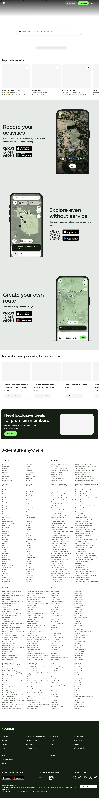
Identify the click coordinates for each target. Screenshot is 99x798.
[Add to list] (27, 67)
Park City (28, 486)
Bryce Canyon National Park (10, 92)
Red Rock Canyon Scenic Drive (36, 597)
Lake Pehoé (77, 643)
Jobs (51, 744)
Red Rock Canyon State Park (83, 476)
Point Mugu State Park (81, 521)
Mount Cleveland (79, 653)
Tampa (28, 573)
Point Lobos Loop (7, 702)
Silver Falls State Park (57, 561)
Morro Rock (77, 613)
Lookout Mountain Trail (33, 627)
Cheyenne (29, 488)
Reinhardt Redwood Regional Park (85, 506)
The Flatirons (54, 613)
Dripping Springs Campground (59, 685)
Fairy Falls (53, 631)
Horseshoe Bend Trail (8, 698)
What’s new (77, 740)
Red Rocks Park (55, 533)
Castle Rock (29, 492)
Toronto (28, 535)
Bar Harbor (5, 492)
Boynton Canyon (55, 655)
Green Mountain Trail (8, 689)
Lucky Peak (54, 653)
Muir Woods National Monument (60, 559)
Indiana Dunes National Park (59, 555)
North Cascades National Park (59, 516)
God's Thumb (78, 603)
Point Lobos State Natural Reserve (60, 504)
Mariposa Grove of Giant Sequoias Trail (38, 673)
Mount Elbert (78, 601)
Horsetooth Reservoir (57, 601)
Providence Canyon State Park (84, 490)
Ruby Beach (30, 675)
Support (76, 744)
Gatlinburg (5, 510)
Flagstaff (4, 543)
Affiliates (53, 756)
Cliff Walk (29, 685)
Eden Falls (77, 619)
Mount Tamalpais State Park (59, 494)
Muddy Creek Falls (79, 637)
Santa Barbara (30, 510)
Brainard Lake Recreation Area (84, 480)
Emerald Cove (55, 675)
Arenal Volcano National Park (83, 525)
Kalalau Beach (78, 667)
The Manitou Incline (8, 696)
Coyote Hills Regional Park (83, 517)
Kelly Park (78, 563)
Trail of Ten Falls (7, 605)
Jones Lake (77, 611)
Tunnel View (54, 609)
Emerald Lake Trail (7, 599)
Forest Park (78, 537)
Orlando (28, 482)
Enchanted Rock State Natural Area (61, 553)
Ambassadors (54, 752)
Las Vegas (5, 508)
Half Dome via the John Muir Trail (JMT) (13, 647)
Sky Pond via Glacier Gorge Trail (11, 613)
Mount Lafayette (55, 639)
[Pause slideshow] (34, 48)
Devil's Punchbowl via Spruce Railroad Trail (14, 681)
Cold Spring (5, 547)
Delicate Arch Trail (7, 617)
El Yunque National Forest (58, 502)
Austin (4, 496)
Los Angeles (5, 506)
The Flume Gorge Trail (33, 615)
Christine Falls (55, 669)
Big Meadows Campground (59, 667)
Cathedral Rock (55, 708)
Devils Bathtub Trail (32, 645)
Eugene (28, 559)
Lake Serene (54, 665)
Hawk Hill (53, 692)
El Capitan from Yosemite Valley (11, 667)
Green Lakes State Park (82, 496)
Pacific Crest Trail (32, 611)
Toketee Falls (54, 696)
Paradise (4, 470)
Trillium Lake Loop (7, 683)
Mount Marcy (78, 665)
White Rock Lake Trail (33, 629)
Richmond (29, 513)
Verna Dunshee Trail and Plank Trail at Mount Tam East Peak (19, 635)
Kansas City (29, 575)
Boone (28, 480)
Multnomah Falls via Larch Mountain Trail (14, 623)
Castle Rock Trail (7, 677)
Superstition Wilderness (57, 513)
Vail (27, 565)
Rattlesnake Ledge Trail (9, 603)
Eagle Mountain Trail (33, 635)
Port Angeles (6, 490)
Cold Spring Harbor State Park (84, 482)
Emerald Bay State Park (82, 492)
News (52, 748)
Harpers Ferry (6, 559)
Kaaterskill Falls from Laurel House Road (38, 639)
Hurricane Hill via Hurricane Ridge (36, 637)
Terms (13, 794)
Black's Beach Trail (32, 621)
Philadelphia (29, 527)
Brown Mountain (79, 593)
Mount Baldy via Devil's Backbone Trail (13, 695)
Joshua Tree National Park (58, 510)
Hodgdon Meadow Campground (83, 696)
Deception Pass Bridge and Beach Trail (38, 704)
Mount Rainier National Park (40, 92)
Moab (4, 482)
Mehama (4, 478)
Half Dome (54, 700)
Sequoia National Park (57, 529)
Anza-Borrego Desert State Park (60, 541)
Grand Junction (30, 547)
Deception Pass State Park (82, 474)
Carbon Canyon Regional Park (84, 531)
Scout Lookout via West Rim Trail (11, 609)
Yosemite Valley (6, 474)
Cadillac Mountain (56, 695)
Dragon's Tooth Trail (8, 663)
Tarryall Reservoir (79, 698)
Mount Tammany (55, 641)
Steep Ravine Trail (7, 651)
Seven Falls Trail (31, 665)
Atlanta (28, 468)
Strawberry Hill (78, 623)
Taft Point (53, 629)
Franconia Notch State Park (83, 573)
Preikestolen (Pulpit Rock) (34, 692)
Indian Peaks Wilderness (82, 579)
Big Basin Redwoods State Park (60, 571)
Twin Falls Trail (31, 619)
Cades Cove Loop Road (9, 706)
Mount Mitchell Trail (32, 607)
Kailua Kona (5, 539)
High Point (29, 545)
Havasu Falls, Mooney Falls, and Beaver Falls (14, 704)
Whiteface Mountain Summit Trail (11, 708)
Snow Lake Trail (6, 619)
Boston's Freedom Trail (33, 599)
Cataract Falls (78, 669)
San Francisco (6, 517)
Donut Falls (54, 698)
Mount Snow (54, 687)
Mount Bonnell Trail (32, 647)
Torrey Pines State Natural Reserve (60, 498)
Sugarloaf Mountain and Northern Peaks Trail (40, 679)
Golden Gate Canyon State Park (84, 478)
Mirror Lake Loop (7, 675)
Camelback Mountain (57, 681)
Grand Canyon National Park (59, 486)
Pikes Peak (54, 663)
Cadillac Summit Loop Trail (34, 689)
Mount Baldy (6, 553)
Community (78, 736)
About (52, 740)
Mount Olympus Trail (8, 645)
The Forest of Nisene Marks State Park (86, 557)
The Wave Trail (31, 609)
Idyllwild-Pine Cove (8, 531)
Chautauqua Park (80, 565)
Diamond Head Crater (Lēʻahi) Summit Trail (14, 692)
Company (54, 736)
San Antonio (5, 513)
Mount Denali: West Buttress (35, 593)
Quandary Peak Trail (8, 633)
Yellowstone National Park (82, 504)
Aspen (28, 512)
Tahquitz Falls (78, 609)
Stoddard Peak (78, 655)
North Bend (5, 476)
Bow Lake (77, 695)
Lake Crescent (55, 591)
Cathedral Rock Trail (8, 611)
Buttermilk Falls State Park (82, 502)
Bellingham (29, 581)
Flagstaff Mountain (79, 605)
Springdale (5, 466)
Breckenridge (6, 581)
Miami (28, 537)
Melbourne (29, 521)
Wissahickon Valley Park (82, 569)
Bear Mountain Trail (7, 659)
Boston (28, 504)
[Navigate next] (95, 80)
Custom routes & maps (36, 736)
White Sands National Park (58, 543)
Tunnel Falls (77, 621)
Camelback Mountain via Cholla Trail (37, 617)
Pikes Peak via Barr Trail (9, 685)
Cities (4, 748)
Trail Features (6, 763)
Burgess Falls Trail (32, 708)
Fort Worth (29, 553)
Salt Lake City (6, 525)
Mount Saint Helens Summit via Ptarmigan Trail (40, 591)
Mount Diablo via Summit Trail (35, 613)
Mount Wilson (55, 605)
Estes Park (5, 472)
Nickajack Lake (78, 691)
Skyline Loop (6, 597)
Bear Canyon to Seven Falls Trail (11, 627)
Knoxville (28, 525)
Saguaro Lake (55, 597)
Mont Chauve (78, 689)
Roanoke (28, 502)
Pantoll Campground (57, 645)
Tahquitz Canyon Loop (33, 649)
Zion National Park (56, 466)
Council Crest (54, 679)
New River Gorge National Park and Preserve (63, 531)
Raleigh (28, 494)
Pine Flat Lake (55, 619)
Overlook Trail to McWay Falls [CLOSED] (38, 681)
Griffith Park (54, 506)
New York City (6, 579)
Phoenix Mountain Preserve (83, 535)
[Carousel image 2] (45, 48)
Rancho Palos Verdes (8, 523)
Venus (76, 700)
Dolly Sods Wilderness (57, 567)
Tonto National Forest (81, 567)
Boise (27, 506)
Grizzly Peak (78, 633)
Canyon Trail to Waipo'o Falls (10, 637)
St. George (29, 478)
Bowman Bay (78, 645)
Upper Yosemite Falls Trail (9, 615)
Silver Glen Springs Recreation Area (85, 466)
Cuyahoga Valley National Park (59, 492)
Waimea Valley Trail (32, 641)
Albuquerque (30, 516)
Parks (3, 752)
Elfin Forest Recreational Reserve (84, 545)
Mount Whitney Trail (8, 691)
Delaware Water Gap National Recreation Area (64, 577)
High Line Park (31, 595)
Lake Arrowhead (31, 557)
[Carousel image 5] (64, 48)
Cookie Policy (21, 794)
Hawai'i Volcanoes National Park (60, 490)
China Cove (54, 625)
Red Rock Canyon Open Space (84, 559)
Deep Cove (77, 663)
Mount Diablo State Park (58, 508)
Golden (28, 466)
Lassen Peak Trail (32, 643)
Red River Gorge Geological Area (60, 535)
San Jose (4, 533)
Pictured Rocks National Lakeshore (85, 571)
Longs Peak (77, 607)
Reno (27, 531)
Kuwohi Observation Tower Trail (36, 657)
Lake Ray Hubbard (56, 603)
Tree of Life (54, 627)
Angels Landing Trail (8, 593)
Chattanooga (30, 464)
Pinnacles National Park (57, 525)
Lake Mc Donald (7, 480)
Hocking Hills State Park (58, 539)
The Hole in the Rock (57, 706)
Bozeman (29, 470)
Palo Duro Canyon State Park (59, 575)
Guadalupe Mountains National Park (85, 575)
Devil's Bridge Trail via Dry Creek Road (13, 595)
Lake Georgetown (56, 633)
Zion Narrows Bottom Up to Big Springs (13, 700)
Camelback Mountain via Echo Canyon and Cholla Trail (42, 603)
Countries (5, 740)
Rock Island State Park (81, 527)
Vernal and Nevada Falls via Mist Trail (12, 601)
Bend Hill (77, 708)
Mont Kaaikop (78, 704)
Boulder (4, 488)
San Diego (5, 498)
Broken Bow (5, 519)
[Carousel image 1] (39, 48)
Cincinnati (29, 551)
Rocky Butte (54, 704)
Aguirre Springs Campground (82, 631)
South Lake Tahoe (7, 521)
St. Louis (28, 567)
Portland (4, 561)
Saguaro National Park (57, 519)
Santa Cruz (5, 549)
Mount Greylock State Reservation (85, 470)
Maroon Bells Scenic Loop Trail (36, 625)
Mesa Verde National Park (58, 545)
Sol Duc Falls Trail (32, 663)
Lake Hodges (54, 621)
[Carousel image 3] (51, 48)
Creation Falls (78, 625)
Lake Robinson (55, 659)
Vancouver (5, 573)
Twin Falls (29, 484)
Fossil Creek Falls (32, 651)
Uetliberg (77, 639)
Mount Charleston (31, 517)
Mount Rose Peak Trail (33, 683)
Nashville (4, 569)
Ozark (4, 577)
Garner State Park (56, 557)
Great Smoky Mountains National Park (62, 482)
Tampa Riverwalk (32, 623)
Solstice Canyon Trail (8, 669)
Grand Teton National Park (58, 488)
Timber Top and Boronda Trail (11, 665)
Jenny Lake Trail (31, 700)
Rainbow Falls (78, 647)
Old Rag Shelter (79, 706)
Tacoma (28, 563)
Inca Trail (29, 633)
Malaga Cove (54, 649)
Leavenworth (29, 508)
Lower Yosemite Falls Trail (34, 695)
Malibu (28, 498)
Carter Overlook (55, 673)
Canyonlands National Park (58, 547)
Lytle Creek (77, 673)
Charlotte (28, 474)
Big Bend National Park (57, 496)
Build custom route (32, 740)
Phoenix (4, 494)
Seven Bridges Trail (7, 661)
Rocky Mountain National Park (71, 92)
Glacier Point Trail (32, 687)
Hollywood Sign (79, 692)
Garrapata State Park (81, 512)
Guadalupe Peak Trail (8, 643)
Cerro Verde (77, 677)
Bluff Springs (54, 661)
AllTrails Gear (77, 752)
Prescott (4, 555)
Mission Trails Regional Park (83, 508)
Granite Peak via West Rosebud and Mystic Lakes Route (43, 691)
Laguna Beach (6, 535)
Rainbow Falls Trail (7, 687)
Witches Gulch (55, 593)
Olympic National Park (57, 478)
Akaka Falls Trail (31, 661)
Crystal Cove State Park (57, 565)
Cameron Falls (78, 615)
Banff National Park (80, 468)
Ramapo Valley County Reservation (85, 553)
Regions (4, 744)
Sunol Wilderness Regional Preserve (85, 547)
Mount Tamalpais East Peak (59, 637)
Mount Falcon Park (80, 549)
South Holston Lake (80, 649)
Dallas (4, 529)
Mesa (3, 545)
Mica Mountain (55, 677)
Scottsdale (5, 484)
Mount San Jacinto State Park (83, 523)
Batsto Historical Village (57, 623)
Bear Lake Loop (31, 677)
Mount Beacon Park (81, 551)
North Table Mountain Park (83, 561)
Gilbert (28, 523)
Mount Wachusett (56, 599)
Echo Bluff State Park (81, 500)
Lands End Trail (6, 625)
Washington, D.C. (7, 567)
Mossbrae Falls (55, 607)
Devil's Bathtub (78, 659)
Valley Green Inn (79, 687)
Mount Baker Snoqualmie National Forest (87, 539)
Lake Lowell (54, 635)
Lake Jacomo (54, 643)
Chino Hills (29, 555)
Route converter (31, 748)
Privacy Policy (6, 794)
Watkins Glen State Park (82, 543)
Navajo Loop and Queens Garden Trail (13, 591)
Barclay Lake (78, 685)
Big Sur (4, 500)
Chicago (28, 529)
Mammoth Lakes (31, 539)
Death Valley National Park (82, 541)
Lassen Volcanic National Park (59, 551)
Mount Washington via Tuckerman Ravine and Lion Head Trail (19, 631)
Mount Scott (54, 651)
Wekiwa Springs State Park (83, 464)
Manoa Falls (77, 591)
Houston (4, 537)
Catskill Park (78, 510)
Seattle (4, 551)
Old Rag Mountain (79, 599)
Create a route (49, 42)
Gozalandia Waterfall (80, 641)
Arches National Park (57, 476)
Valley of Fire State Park (57, 517)
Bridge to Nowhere (79, 627)
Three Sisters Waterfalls (81, 635)
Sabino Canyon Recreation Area (60, 537)
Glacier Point (78, 681)
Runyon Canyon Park (57, 581)
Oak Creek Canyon (56, 683)
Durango (28, 561)
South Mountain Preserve (82, 533)
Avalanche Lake (6, 607)
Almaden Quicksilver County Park (84, 577)
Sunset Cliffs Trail (7, 679)
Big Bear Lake (6, 527)
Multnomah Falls (55, 691)
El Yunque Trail (31, 696)
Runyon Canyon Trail (8, 649)
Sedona (4, 468)
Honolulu (5, 486)
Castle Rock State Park (81, 488)
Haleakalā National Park (57, 521)
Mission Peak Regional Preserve (84, 494)
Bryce (4, 464)
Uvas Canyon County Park (82, 472)
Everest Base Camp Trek (34, 706)
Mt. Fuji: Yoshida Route (33, 702)
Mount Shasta (30, 569)
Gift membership (79, 748)
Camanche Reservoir (57, 615)
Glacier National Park (57, 474)
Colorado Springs (7, 565)
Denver (4, 563)
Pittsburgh (29, 496)
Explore (5, 736)
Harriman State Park (56, 563)
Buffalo (28, 519)
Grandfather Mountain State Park (60, 573)
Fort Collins (29, 472)
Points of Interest (8, 760)
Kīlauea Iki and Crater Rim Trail (11, 657)
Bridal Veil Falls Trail (32, 669)
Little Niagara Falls (79, 651)
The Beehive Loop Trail (8, 639)
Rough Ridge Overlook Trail (10, 655)
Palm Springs (6, 502)
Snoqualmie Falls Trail (33, 605)
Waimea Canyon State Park (58, 512)
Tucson (4, 504)
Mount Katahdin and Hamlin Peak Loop (38, 655)
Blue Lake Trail (6, 641)
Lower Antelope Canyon (34, 601)
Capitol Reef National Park (58, 549)
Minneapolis (29, 579)
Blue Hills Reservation (81, 486)
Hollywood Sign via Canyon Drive (11, 671)
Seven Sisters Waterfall (81, 617)
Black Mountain (30, 476)
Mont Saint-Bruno (79, 671)
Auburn (28, 533)
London (28, 543)
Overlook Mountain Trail (34, 631)
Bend (3, 571)
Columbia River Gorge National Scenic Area (63, 527)
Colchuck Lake (55, 595)
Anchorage (29, 500)
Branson (28, 541)
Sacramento (5, 541)
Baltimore (29, 571)
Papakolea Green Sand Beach (35, 698)
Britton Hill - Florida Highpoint (35, 659)
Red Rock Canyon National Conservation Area (64, 500)
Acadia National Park (57, 480)
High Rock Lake (55, 647)
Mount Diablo (78, 683)
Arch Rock (54, 617)
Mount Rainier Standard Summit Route (38, 667)
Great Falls (54, 702)
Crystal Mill (54, 671)
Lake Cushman (78, 661)
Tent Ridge (77, 657)
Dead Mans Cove (56, 689)
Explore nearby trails (49, 38)
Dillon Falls (54, 611)
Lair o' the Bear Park (81, 516)
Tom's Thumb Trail (7, 621)
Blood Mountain (79, 702)
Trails (3, 756)
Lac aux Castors (79, 679)
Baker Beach (78, 675)
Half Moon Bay (30, 577)
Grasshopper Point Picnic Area (59, 657)
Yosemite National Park (57, 472)
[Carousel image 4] (58, 48)
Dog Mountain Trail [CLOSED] (10, 629)
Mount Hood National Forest (59, 569)
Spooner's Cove (79, 629)
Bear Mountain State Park (58, 523)
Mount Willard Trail (7, 653)
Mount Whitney (78, 595)
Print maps (29, 744)
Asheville (4, 516)
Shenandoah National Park (58, 484)
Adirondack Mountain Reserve (84, 513)
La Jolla (4, 557)
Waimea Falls (78, 597)
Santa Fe (4, 512)
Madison (28, 549)
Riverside (5, 575)
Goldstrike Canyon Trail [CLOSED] (12, 673)
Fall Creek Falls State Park (58, 579)
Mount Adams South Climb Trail (36, 653)
